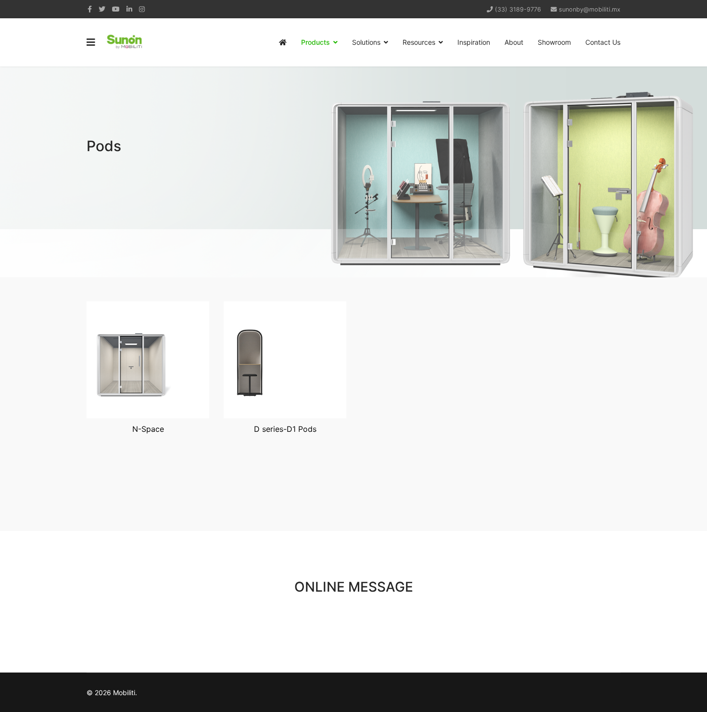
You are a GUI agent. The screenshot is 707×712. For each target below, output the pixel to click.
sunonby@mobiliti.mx (589, 9)
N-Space (148, 429)
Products (315, 42)
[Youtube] (116, 9)
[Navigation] (91, 42)
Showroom (554, 42)
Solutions (366, 42)
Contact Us (602, 42)
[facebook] (90, 9)
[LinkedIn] (129, 9)
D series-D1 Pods (285, 429)
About (514, 42)
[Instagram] (142, 9)
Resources (419, 42)
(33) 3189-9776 (518, 9)
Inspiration (473, 42)
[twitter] (102, 9)
